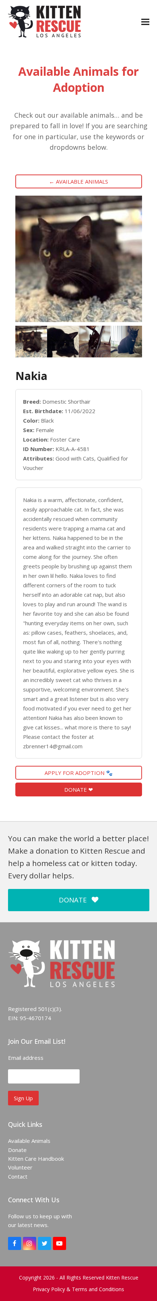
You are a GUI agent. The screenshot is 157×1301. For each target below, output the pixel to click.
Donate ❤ (78, 789)
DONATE (73, 899)
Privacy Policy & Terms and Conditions (78, 1289)
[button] (145, 22)
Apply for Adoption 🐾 (79, 772)
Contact (17, 1176)
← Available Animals (78, 181)
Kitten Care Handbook (36, 1158)
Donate (17, 1149)
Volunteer (20, 1167)
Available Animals (29, 1140)
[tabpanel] (31, 341)
